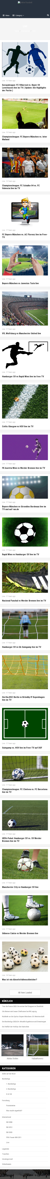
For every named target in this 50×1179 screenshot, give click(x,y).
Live (3, 81)
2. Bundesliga (11, 1089)
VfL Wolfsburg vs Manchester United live (21, 333)
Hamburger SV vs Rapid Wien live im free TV (23, 376)
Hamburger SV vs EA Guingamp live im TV (21, 647)
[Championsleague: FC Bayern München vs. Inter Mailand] (25, 114)
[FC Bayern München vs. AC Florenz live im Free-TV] (25, 211)
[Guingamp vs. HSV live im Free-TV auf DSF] (25, 724)
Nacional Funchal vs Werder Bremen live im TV (24, 600)
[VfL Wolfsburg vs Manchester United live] (25, 309)
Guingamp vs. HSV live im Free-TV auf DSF (22, 747)
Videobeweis (6, 1164)
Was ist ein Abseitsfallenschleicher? (19, 979)
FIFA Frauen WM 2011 (13, 1137)
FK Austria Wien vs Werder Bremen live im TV (23, 468)
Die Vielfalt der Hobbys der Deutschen (15, 1027)
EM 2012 (9, 1127)
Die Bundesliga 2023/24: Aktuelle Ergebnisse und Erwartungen (24, 1022)
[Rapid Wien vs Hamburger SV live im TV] (25, 532)
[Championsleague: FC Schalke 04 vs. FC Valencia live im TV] (25, 163)
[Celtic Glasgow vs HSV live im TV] (25, 402)
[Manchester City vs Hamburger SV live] (25, 864)
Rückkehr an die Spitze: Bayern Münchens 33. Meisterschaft (23, 1016)
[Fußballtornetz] (37, 1045)
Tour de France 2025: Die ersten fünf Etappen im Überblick (22, 1006)
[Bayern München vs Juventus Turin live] (25, 260)
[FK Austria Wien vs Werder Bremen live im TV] (25, 447)
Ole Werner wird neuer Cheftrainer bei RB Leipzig (19, 1011)
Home (17, 31)
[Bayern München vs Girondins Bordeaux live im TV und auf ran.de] (25, 487)
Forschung (6, 1100)
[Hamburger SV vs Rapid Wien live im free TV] (25, 355)
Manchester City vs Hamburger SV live (20, 887)
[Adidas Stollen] (12, 1045)
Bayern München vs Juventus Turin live (20, 283)
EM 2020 (9, 1132)
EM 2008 (9, 1122)
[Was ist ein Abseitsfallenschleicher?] (25, 957)
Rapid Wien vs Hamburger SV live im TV (20, 554)
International (25, 31)
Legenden (5, 1149)
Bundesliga (6, 1079)
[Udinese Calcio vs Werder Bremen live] (25, 910)
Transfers (5, 1154)
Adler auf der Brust (9, 1074)
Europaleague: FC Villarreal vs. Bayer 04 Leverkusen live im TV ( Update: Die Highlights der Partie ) (24, 88)
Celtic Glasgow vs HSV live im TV (17, 426)
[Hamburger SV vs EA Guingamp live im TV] (25, 624)
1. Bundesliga (11, 1084)
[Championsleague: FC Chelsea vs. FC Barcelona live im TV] (25, 768)
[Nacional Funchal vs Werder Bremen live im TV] (25, 578)
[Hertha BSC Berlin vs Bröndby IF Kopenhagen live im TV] (25, 672)
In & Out (9, 1094)
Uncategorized (7, 1159)
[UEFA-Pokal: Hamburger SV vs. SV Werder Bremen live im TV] (25, 815)
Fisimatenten (10, 1106)
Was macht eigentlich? (14, 1111)
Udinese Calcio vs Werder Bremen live (20, 933)
